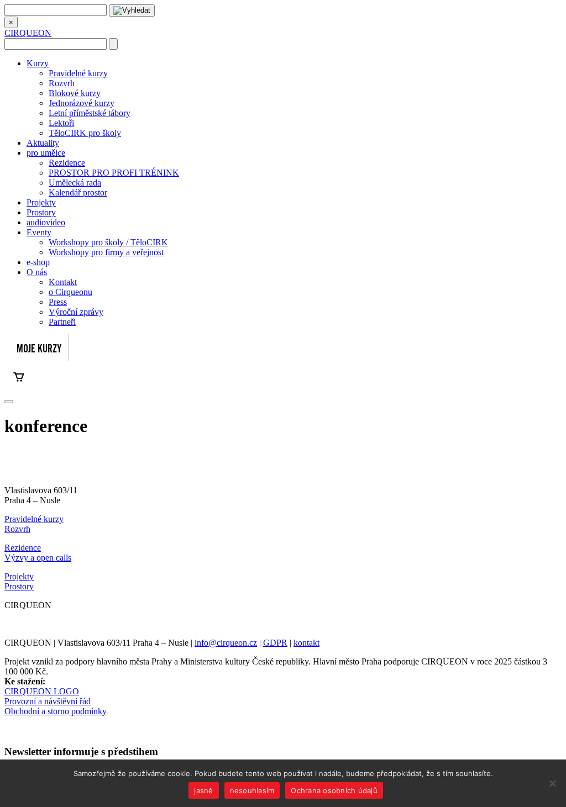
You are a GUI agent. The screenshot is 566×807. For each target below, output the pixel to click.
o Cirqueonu (70, 292)
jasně (203, 790)
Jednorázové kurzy (81, 103)
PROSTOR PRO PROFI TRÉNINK (114, 172)
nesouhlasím (252, 790)
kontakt (306, 642)
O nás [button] (37, 272)
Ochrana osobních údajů (334, 790)
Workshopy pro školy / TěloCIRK (108, 242)
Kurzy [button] (38, 63)
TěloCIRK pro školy (85, 133)
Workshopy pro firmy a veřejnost (106, 252)
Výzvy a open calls (37, 557)
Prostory (41, 212)
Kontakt (63, 282)
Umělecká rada (75, 182)
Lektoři (61, 123)
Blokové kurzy (75, 93)
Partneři (62, 321)
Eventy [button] (39, 232)
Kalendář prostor (78, 192)
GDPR (275, 642)
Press (58, 302)
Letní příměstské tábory (89, 113)
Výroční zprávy (76, 312)
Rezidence (67, 162)
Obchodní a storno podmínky (55, 711)
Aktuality (43, 142)
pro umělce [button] (46, 152)
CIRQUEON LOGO (41, 691)
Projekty (41, 202)
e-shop (38, 262)
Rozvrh (62, 83)
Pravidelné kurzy (78, 73)
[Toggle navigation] (8, 401)
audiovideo (46, 222)
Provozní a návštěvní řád (47, 701)
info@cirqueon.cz (226, 642)
